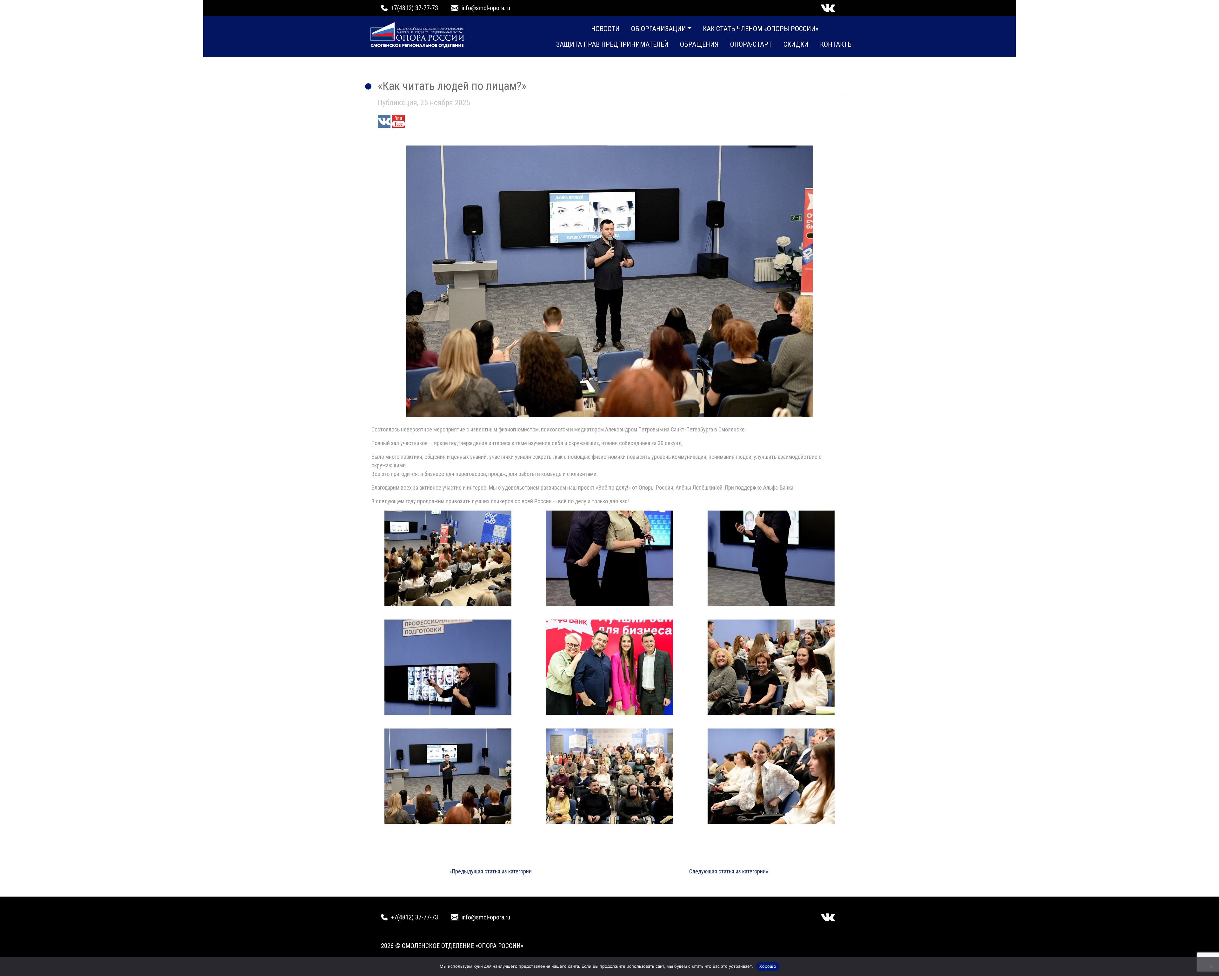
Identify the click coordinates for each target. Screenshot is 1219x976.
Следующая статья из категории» (728, 871)
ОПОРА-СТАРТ (751, 44)
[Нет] (1211, 966)
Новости (605, 29)
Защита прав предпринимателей (612, 44)
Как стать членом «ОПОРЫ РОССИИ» (760, 29)
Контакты (836, 44)
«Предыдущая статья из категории (491, 871)
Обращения (699, 44)
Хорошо (767, 966)
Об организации (658, 29)
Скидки (796, 44)
